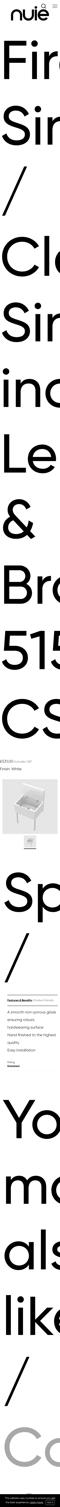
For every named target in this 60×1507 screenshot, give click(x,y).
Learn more (36, 1502)
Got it (50, 1502)
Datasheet (13, 1066)
